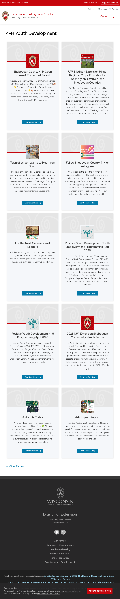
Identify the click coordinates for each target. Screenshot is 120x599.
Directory (103, 9)
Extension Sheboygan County (32, 14)
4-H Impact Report (87, 417)
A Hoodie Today (32, 417)
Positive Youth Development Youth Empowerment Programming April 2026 (87, 246)
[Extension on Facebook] (57, 533)
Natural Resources (60, 557)
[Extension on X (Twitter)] (63, 533)
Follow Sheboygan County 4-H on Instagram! (87, 164)
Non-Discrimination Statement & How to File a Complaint (49, 582)
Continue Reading (33, 122)
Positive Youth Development (60, 562)
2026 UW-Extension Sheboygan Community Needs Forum (87, 335)
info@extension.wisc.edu (56, 576)
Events (115, 9)
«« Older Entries (15, 466)
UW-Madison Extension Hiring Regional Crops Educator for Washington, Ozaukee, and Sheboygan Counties (87, 77)
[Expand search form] (112, 16)
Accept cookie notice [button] (100, 591)
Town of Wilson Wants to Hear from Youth (33, 164)
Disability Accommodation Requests (96, 582)
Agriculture (60, 540)
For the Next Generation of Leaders (32, 245)
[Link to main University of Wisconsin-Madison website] (60, 504)
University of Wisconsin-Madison (14, 3)
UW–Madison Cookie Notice (48, 594)
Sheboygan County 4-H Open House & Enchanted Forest (32, 73)
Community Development (60, 545)
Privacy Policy (12, 582)
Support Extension (110, 2)
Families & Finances (60, 553)
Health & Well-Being (60, 549)
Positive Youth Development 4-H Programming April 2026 (32, 335)
